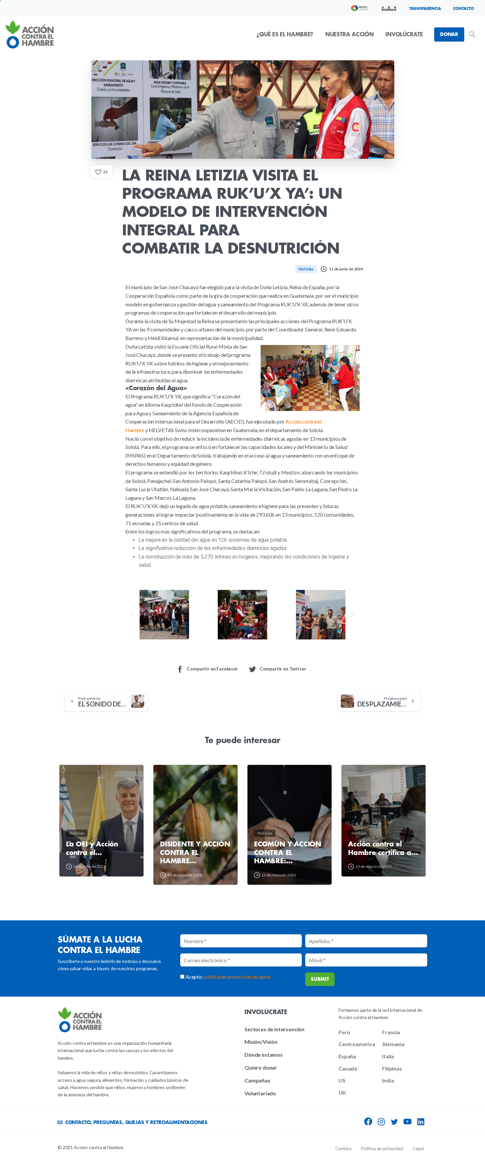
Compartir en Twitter (283, 668)
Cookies (343, 1148)
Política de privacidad (382, 1148)
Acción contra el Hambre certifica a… (383, 848)
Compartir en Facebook (212, 668)
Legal (418, 1148)
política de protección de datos (237, 977)
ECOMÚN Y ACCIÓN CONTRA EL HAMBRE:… (287, 853)
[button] (133, 614)
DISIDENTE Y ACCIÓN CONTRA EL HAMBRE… (195, 853)
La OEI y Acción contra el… (92, 848)
